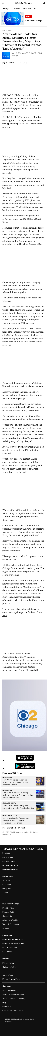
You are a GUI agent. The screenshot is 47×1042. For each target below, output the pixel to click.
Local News (7, 30)
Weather (26, 8)
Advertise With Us (9, 920)
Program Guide (8, 912)
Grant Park (11, 828)
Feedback (6, 1006)
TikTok (5, 893)
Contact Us (7, 916)
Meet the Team (8, 908)
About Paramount (9, 990)
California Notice (9, 967)
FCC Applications (9, 948)
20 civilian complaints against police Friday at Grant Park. (22, 612)
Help (4, 1002)
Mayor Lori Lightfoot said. (15, 472)
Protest (21, 828)
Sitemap (5, 928)
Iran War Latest (8, 861)
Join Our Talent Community (13, 998)
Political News (8, 857)
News (16, 8)
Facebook (6, 885)
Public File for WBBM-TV (12, 940)
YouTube (6, 881)
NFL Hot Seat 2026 (10, 865)
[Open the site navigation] (8, 3)
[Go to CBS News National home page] (23, 3)
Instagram (6, 889)
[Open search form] (44, 3)
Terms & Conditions (10, 924)
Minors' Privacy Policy (11, 979)
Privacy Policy (8, 963)
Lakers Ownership (9, 869)
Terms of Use (7, 975)
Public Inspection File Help (13, 944)
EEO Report (7, 952)
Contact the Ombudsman (13, 1010)
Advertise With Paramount (13, 994)
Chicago (5, 8)
